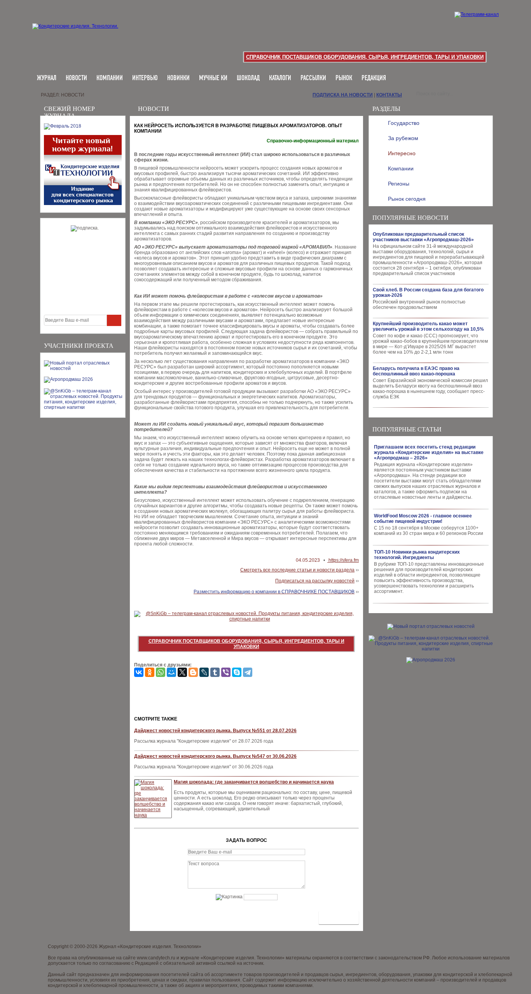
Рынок (343, 78)
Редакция (374, 78)
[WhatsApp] (160, 672)
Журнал (46, 78)
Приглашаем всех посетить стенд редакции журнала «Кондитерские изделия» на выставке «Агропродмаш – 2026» (429, 452)
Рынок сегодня (407, 199)
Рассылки (313, 78)
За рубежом (403, 138)
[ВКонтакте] (138, 672)
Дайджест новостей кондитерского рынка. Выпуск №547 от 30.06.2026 (215, 756)
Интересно (402, 153)
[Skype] (236, 672)
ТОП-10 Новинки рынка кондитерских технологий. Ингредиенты (417, 554)
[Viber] (226, 672)
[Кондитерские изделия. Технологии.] (83, 35)
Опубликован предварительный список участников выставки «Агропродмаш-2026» (423, 236)
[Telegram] (247, 672)
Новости (76, 78)
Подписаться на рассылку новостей (315, 581)
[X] (182, 672)
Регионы (398, 184)
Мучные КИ (213, 78)
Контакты (389, 95)
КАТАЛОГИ (280, 78)
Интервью (145, 78)
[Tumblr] (215, 672)
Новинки (178, 78)
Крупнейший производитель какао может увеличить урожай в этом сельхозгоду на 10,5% (428, 326)
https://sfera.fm (343, 560)
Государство (403, 123)
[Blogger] (193, 672)
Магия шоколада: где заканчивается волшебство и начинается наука (254, 782)
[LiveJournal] (204, 672)
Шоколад (248, 78)
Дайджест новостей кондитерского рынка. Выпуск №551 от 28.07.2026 (215, 730)
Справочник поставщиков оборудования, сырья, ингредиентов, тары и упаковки (365, 57)
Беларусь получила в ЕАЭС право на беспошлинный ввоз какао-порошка (416, 371)
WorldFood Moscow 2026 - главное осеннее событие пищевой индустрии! (423, 518)
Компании (109, 78)
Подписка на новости (343, 95)
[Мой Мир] (171, 672)
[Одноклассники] (149, 672)
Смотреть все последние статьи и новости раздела (297, 570)
